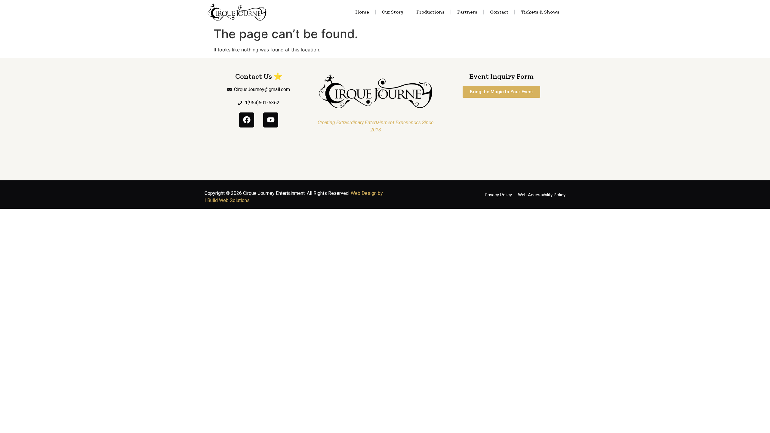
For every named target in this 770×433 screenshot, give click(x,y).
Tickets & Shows (540, 12)
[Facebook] (246, 119)
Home (362, 12)
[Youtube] (270, 119)
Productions (430, 12)
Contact (499, 12)
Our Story (393, 12)
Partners (467, 12)
